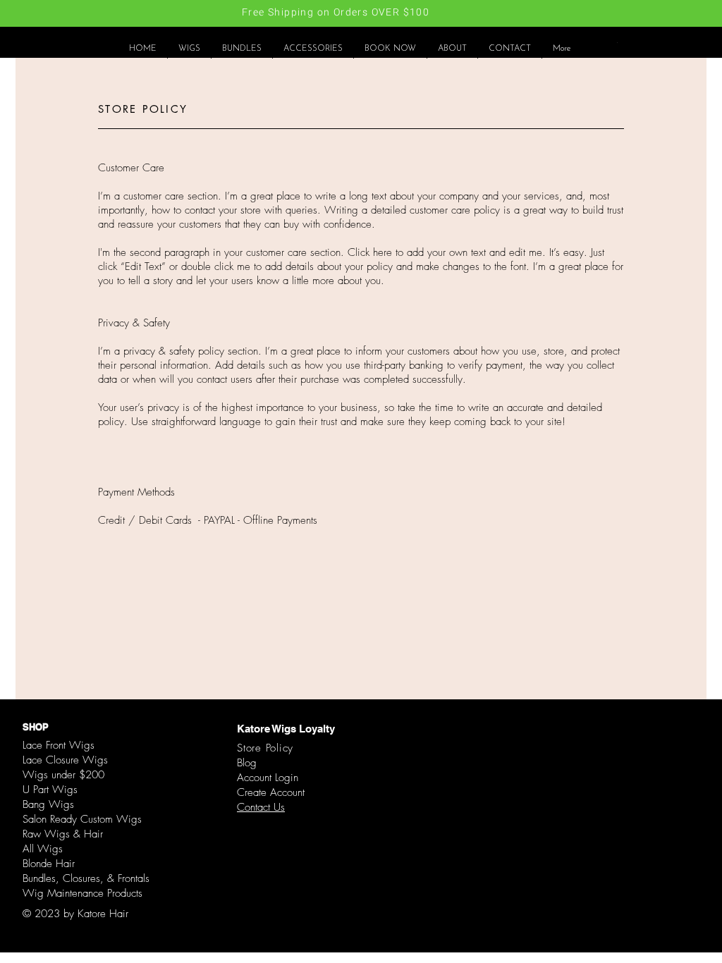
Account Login (267, 778)
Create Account (271, 792)
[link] (617, 42)
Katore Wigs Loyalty (286, 729)
